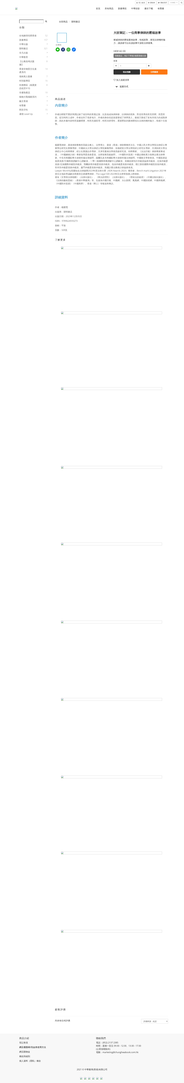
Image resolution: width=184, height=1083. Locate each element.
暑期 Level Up (26, 114)
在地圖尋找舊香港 (28, 35)
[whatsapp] (68, 50)
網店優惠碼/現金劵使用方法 (32, 1047)
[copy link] (74, 50)
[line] (58, 50)
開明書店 (23, 48)
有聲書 (161, 8)
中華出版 (23, 44)
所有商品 (109, 8)
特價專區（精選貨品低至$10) (28, 87)
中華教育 (23, 57)
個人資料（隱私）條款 (30, 1060)
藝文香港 (23, 101)
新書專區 (122, 8)
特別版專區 (24, 80)
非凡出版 (23, 52)
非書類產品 (24, 92)
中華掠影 (135, 8)
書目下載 (148, 8)
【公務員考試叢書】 (26, 63)
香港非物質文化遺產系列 (28, 70)
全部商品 (63, 21)
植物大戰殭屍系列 (28, 96)
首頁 (98, 8)
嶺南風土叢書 (25, 76)
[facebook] (63, 50)
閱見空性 (23, 109)
